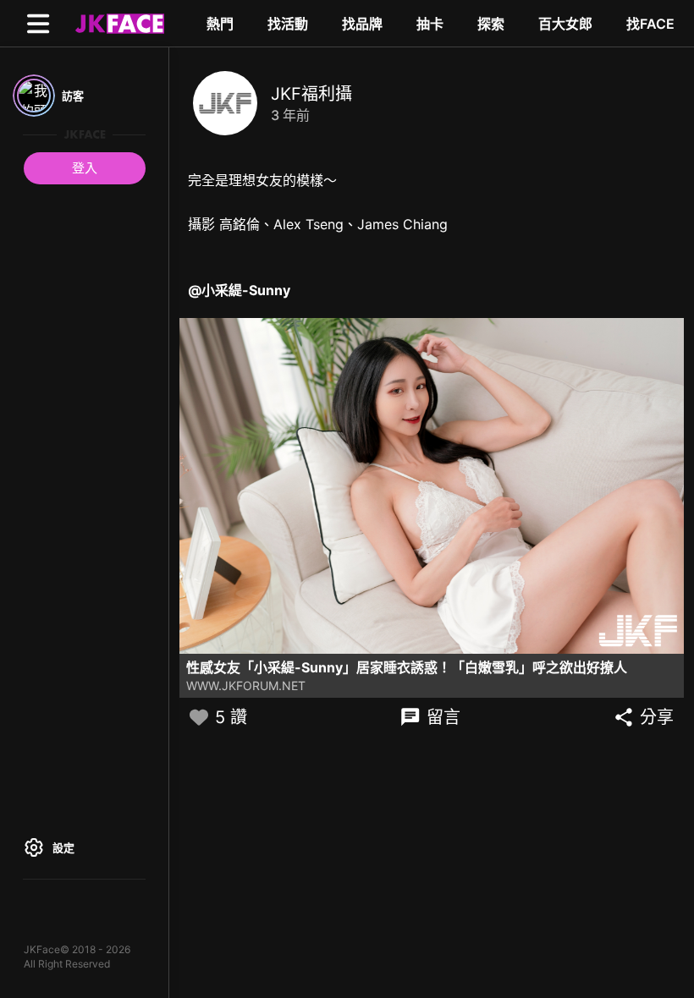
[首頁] (117, 23)
